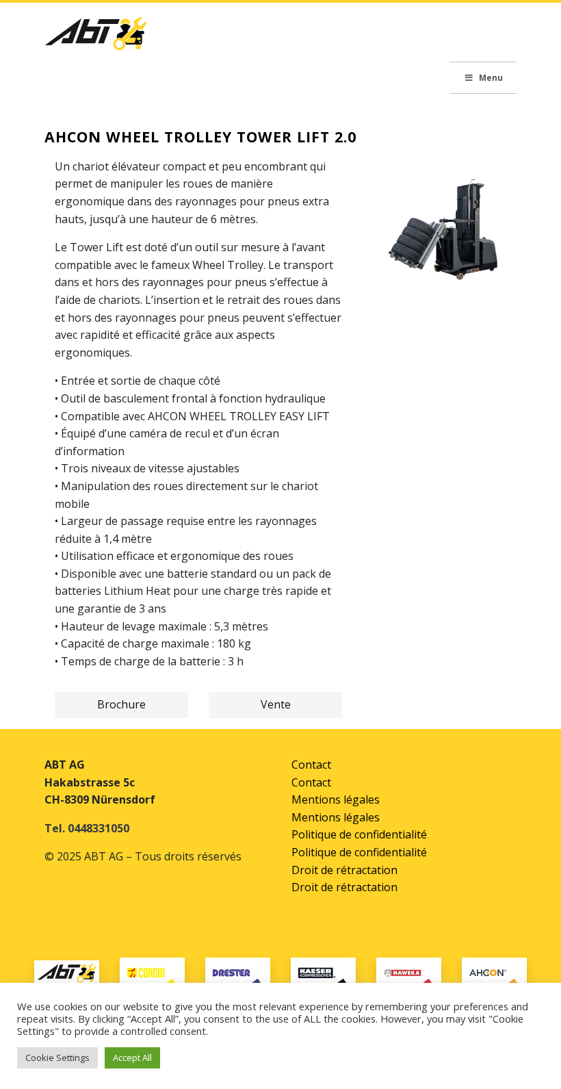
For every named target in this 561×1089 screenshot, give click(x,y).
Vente (276, 704)
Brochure (121, 704)
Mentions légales (335, 799)
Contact (311, 764)
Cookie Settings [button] (57, 1057)
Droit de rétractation (344, 869)
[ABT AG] (95, 37)
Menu (491, 78)
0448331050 (98, 828)
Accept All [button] (132, 1057)
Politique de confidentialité (359, 834)
